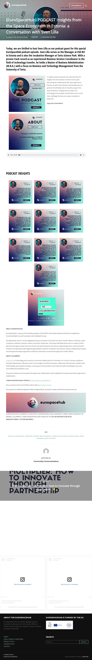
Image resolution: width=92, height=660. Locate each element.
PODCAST (35, 37)
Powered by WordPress (11, 656)
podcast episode (73, 436)
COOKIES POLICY (9, 644)
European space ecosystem (42, 436)
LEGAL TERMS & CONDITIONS (13, 639)
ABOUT (6, 637)
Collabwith (9, 360)
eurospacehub (56, 436)
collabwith (28, 436)
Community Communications (18, 37)
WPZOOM (85, 656)
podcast (64, 436)
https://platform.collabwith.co (40, 380)
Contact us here (45, 385)
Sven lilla (52, 438)
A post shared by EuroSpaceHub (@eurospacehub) (22, 607)
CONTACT (7, 646)
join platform (76, 5)
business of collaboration (16, 436)
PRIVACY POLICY (9, 642)
